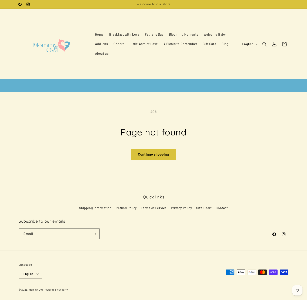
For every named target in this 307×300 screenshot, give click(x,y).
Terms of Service (154, 208)
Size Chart (204, 208)
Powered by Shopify (56, 289)
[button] (264, 44)
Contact (222, 208)
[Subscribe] (94, 233)
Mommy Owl (36, 289)
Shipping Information (95, 208)
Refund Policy (126, 208)
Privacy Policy (181, 208)
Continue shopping (153, 154)
